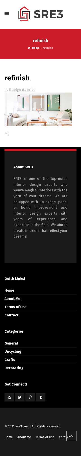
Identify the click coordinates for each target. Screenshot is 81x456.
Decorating (14, 368)
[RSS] (9, 397)
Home (9, 290)
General (11, 343)
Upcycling (12, 351)
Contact (11, 315)
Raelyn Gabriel (22, 90)
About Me (12, 299)
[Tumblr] (40, 397)
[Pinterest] (30, 397)
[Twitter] (19, 397)
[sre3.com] (40, 13)
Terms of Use (15, 307)
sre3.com (22, 426)
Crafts (9, 360)
